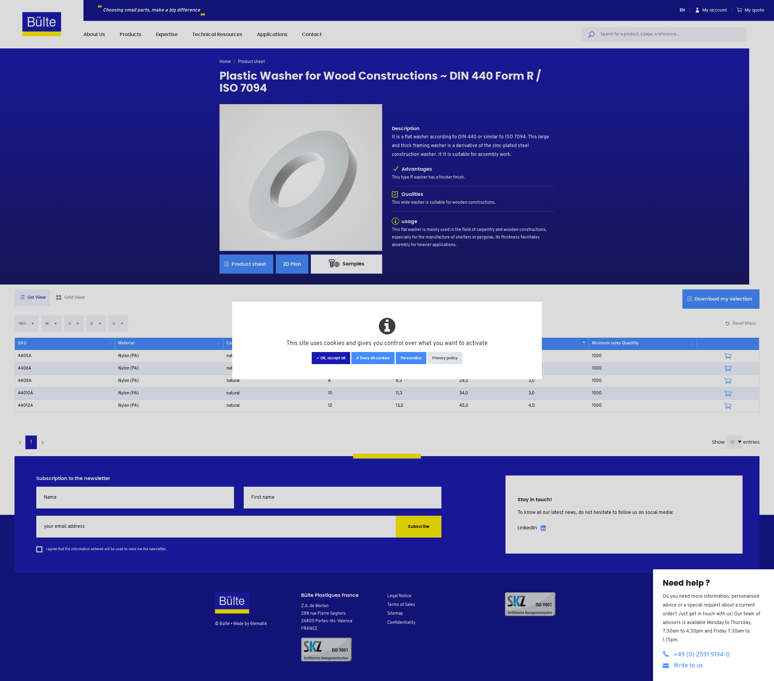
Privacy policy (444, 358)
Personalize (411, 358)
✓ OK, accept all (331, 358)
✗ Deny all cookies (373, 358)
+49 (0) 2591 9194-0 (702, 655)
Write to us (688, 666)
